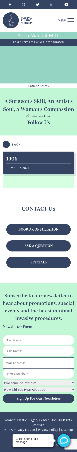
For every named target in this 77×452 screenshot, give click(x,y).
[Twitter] (37, 4)
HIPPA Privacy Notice (19, 430)
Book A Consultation (38, 229)
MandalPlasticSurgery (27, 20)
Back (16, 144)
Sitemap (67, 430)
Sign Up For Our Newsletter (38, 398)
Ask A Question (38, 246)
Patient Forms (38, 86)
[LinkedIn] (51, 4)
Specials (38, 262)
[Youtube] (66, 4)
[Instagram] (23, 4)
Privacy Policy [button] (48, 430)
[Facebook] (10, 4)
